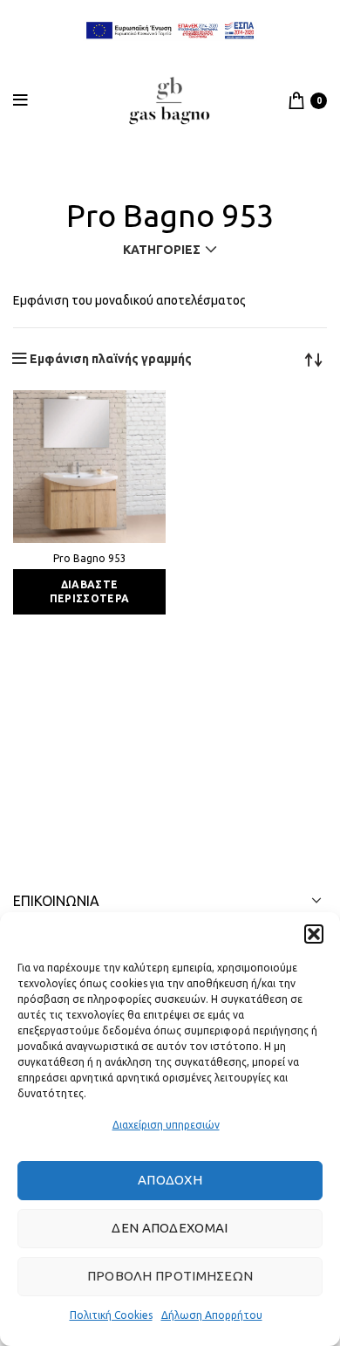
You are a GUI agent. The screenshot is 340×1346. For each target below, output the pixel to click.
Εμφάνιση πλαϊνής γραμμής (111, 359)
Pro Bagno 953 (89, 558)
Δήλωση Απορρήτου (211, 1315)
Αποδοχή (170, 1179)
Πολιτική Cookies (111, 1315)
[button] (314, 934)
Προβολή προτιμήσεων (170, 1275)
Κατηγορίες (162, 250)
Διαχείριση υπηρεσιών (166, 1124)
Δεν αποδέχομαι (170, 1227)
